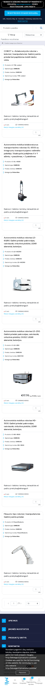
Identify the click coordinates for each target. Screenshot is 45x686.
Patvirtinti (22, 673)
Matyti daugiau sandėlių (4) (14, 127)
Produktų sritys (17, 637)
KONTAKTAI (23, 21)
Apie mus (13, 620)
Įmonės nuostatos (18, 629)
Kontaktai (14, 646)
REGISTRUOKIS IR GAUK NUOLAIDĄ (23, 13)
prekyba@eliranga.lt (24, 4)
